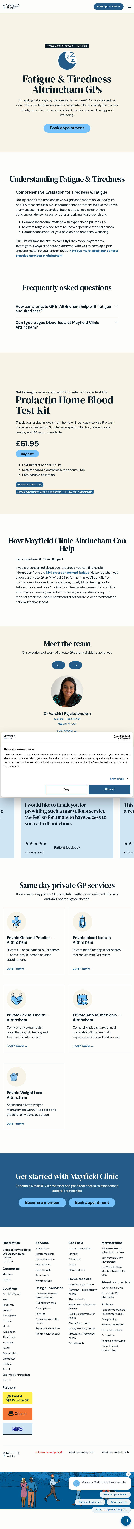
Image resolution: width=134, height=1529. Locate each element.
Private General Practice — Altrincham (67, 45)
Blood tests (42, 1275)
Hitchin (6, 1326)
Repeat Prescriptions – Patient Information (115, 1312)
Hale (5, 1299)
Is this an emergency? (49, 1452)
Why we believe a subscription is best (113, 1250)
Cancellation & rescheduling (110, 1348)
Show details (117, 778)
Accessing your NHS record (47, 1321)
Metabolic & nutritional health (82, 1335)
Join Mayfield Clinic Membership (112, 1259)
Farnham (7, 1364)
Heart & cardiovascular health (82, 1315)
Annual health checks (48, 1333)
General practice (45, 1259)
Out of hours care (46, 1303)
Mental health (43, 1264)
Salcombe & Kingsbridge (16, 1374)
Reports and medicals (48, 1328)
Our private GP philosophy (110, 1295)
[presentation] (58, 665)
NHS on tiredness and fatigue (67, 572)
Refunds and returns (113, 1340)
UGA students (77, 1270)
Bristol (6, 1369)
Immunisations (44, 1280)
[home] (11, 6)
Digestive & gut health (81, 1284)
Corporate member (80, 1248)
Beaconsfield (10, 1353)
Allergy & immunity (79, 1323)
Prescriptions (43, 1308)
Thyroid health (77, 1299)
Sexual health (43, 1270)
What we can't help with (115, 1452)
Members (8, 1274)
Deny (66, 789)
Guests (7, 1279)
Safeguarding (109, 1319)
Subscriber (75, 1259)
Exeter (6, 1348)
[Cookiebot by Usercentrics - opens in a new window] (116, 737)
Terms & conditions (113, 1324)
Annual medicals (45, 1254)
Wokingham (9, 1315)
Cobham (7, 1321)
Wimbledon (9, 1331)
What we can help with (81, 1452)
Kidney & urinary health (82, 1328)
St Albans (8, 1342)
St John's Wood (11, 1294)
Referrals (40, 1313)
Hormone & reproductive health (83, 1291)
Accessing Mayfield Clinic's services (46, 1295)
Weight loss (42, 1248)
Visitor (72, 1264)
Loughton (8, 1305)
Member (73, 1254)
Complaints (108, 1335)
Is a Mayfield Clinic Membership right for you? (113, 1271)
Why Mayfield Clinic (112, 1287)
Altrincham (9, 1337)
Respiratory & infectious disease (82, 1306)
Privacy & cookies (112, 1330)
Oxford (7, 1380)
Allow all (109, 789)
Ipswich (7, 1310)
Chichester (9, 1358)
